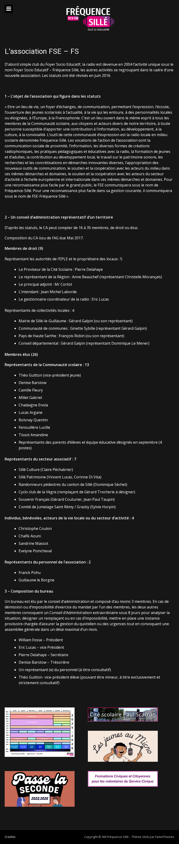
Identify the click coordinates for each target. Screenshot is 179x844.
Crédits (10, 837)
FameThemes (164, 837)
